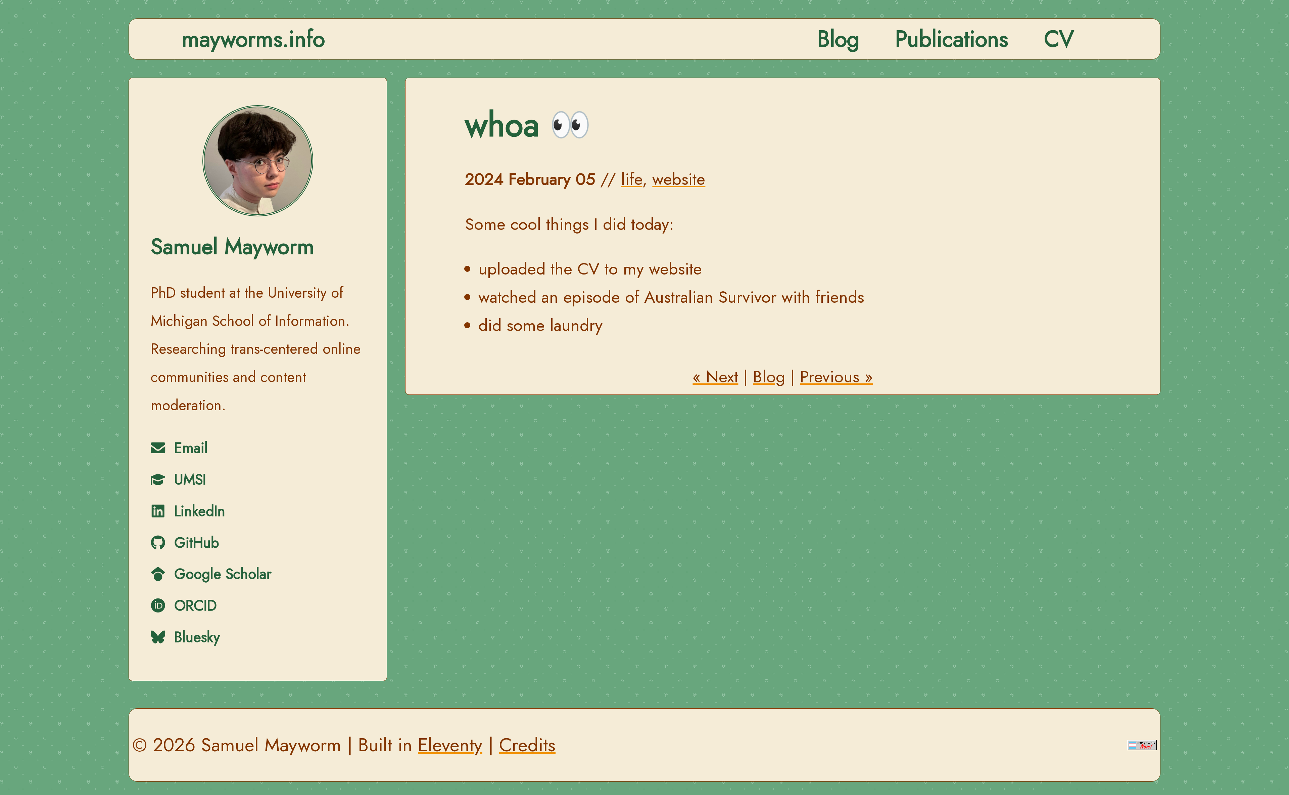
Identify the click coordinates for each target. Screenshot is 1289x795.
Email (188, 447)
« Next (715, 377)
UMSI (188, 479)
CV (1059, 39)
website (678, 179)
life (631, 179)
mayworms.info (253, 39)
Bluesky (195, 637)
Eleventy (450, 744)
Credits (527, 744)
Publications (951, 39)
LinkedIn (197, 511)
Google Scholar (220, 573)
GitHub (194, 542)
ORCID (193, 605)
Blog (838, 39)
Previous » (836, 377)
